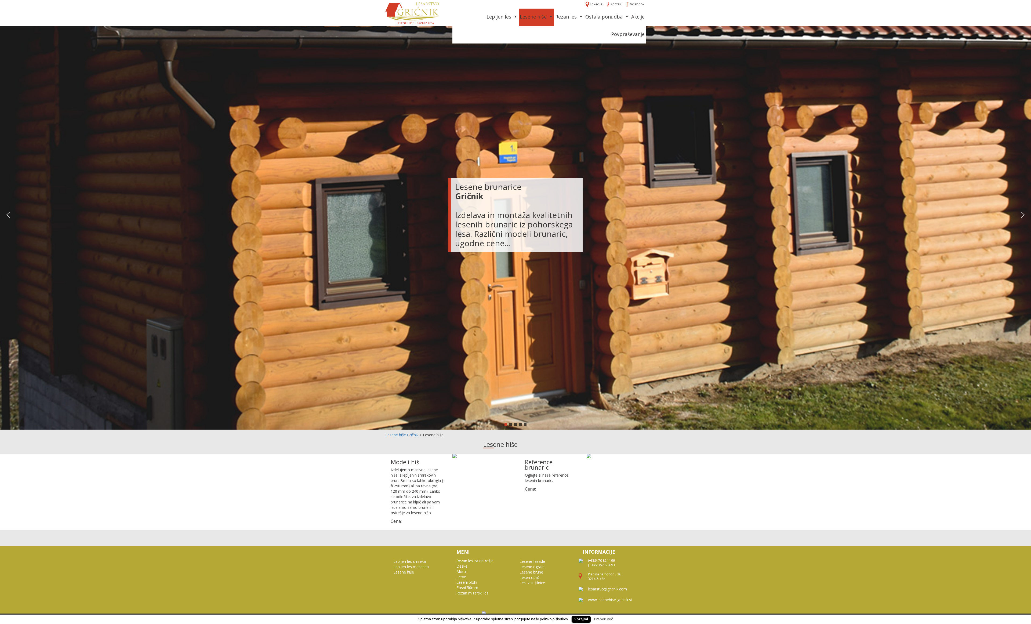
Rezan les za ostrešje (474, 560)
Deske (461, 566)
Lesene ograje (532, 566)
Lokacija (596, 4)
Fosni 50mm (467, 587)
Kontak (616, 4)
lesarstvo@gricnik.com (607, 589)
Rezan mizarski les (472, 593)
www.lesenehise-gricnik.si (610, 599)
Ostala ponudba (604, 16)
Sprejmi (581, 618)
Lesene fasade (532, 561)
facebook (636, 4)
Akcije (638, 16)
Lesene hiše (533, 16)
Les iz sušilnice (532, 582)
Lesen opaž (530, 577)
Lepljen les (499, 16)
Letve (461, 576)
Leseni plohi (466, 582)
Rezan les (566, 16)
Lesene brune (531, 572)
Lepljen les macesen (411, 566)
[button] (8, 215)
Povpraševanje (628, 34)
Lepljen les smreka (409, 561)
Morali (461, 571)
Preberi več (603, 618)
